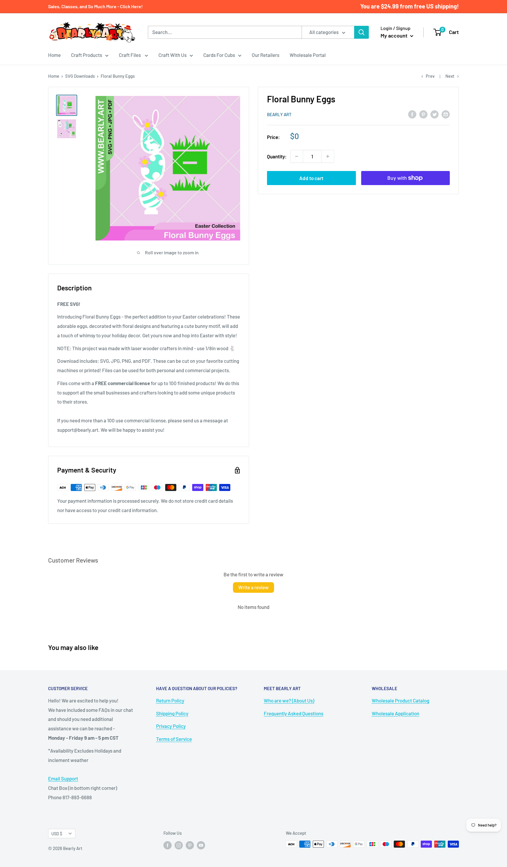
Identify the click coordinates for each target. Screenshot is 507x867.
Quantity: (277, 156)
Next (449, 76)
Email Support (63, 778)
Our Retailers (265, 55)
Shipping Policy (172, 713)
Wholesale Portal (308, 55)
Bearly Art (279, 114)
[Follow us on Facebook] (167, 845)
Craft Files (130, 55)
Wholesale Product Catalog (400, 700)
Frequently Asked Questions (293, 713)
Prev (430, 76)
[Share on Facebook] (412, 113)
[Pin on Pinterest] (423, 113)
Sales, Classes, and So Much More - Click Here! (95, 6)
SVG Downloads (80, 76)
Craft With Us (172, 55)
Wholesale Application (395, 713)
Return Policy (170, 700)
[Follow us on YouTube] (201, 845)
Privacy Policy (171, 726)
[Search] (361, 32)
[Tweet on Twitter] (434, 113)
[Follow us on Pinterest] (190, 845)
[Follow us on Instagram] (179, 845)
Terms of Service (174, 739)
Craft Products (86, 55)
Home (54, 55)
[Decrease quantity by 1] (296, 156)
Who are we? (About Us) (289, 700)
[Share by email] (446, 113)
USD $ (56, 833)
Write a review (253, 587)
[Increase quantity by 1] (328, 156)
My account (395, 35)
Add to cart (311, 178)
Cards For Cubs (219, 55)
